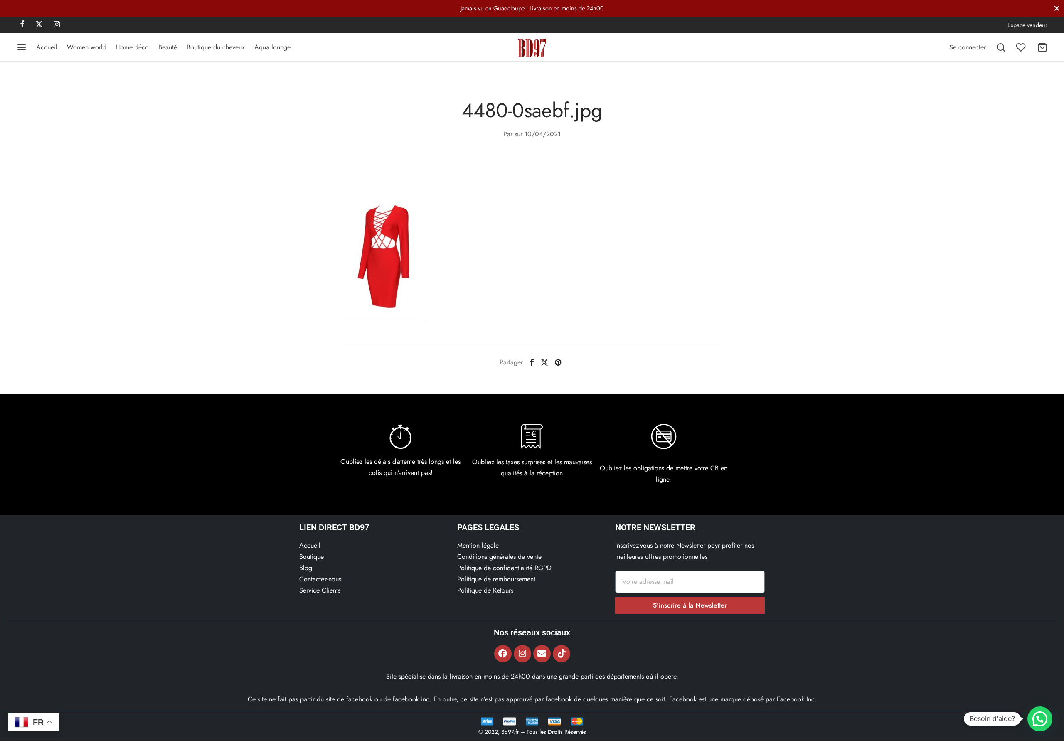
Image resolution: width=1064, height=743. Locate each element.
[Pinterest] (558, 362)
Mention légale (478, 545)
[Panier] (1042, 47)
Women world (86, 47)
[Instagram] (56, 25)
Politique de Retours (485, 590)
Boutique (311, 556)
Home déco (132, 47)
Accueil (46, 47)
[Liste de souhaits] (1021, 47)
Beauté (167, 47)
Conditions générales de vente (499, 556)
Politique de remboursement (496, 579)
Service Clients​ (319, 590)
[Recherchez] (1001, 47)
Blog (305, 568)
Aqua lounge (272, 47)
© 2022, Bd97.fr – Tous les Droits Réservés (532, 732)
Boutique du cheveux (216, 47)
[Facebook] (22, 25)
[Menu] (22, 47)
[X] (39, 25)
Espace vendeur (1027, 25)
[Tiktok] (561, 653)
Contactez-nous (320, 579)
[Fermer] (1057, 8)
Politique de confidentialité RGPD (504, 568)
